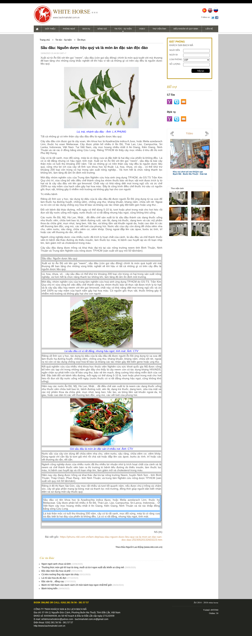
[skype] (176, 101)
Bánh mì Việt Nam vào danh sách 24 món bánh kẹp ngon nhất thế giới (77, 585)
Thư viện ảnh (159, 29)
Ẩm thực (81, 40)
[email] (183, 101)
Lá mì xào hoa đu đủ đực (54, 578)
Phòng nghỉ (69, 29)
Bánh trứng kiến (50, 588)
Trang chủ (45, 40)
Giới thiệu (50, 29)
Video (142, 29)
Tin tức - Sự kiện (123, 29)
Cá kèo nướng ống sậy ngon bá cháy (60, 574)
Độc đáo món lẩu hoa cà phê (56, 571)
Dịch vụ (86, 29)
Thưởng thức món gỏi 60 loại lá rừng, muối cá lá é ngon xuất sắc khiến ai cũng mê (83, 567)
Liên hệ (209, 29)
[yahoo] (169, 101)
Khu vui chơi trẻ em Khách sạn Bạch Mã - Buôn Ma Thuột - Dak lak (190, 173)
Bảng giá (102, 29)
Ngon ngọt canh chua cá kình (56, 564)
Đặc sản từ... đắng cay (53, 581)
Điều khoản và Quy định (186, 29)
